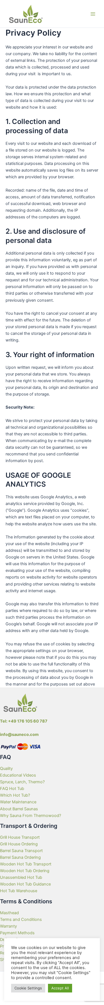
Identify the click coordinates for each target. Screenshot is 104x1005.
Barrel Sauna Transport (21, 850)
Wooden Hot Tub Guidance (25, 884)
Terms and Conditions (21, 919)
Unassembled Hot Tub (21, 877)
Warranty (8, 926)
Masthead (9, 912)
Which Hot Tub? (15, 795)
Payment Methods (17, 932)
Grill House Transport (20, 837)
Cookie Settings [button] (28, 988)
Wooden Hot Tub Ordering (24, 870)
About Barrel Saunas (19, 808)
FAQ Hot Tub (12, 788)
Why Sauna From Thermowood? (30, 815)
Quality (6, 768)
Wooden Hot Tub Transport (25, 864)
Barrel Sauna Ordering (20, 857)
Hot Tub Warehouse (18, 890)
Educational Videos (18, 775)
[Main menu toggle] (92, 13)
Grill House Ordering (19, 844)
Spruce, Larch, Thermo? (22, 781)
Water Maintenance (18, 801)
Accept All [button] (60, 988)
